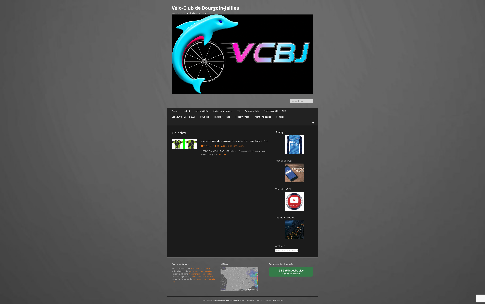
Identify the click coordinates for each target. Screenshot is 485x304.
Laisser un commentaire (233, 146)
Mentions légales (263, 116)
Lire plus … (223, 154)
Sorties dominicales (222, 111)
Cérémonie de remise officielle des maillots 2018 (234, 141)
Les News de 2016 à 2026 (183, 116)
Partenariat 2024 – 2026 (275, 111)
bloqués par (292, 273)
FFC (238, 111)
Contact (280, 116)
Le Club (187, 111)
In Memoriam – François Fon (203, 268)
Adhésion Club (252, 111)
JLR (218, 146)
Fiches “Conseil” (242, 116)
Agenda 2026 (202, 111)
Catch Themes (277, 300)
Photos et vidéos (222, 116)
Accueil (175, 111)
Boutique (204, 116)
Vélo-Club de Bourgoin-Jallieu (205, 8)
